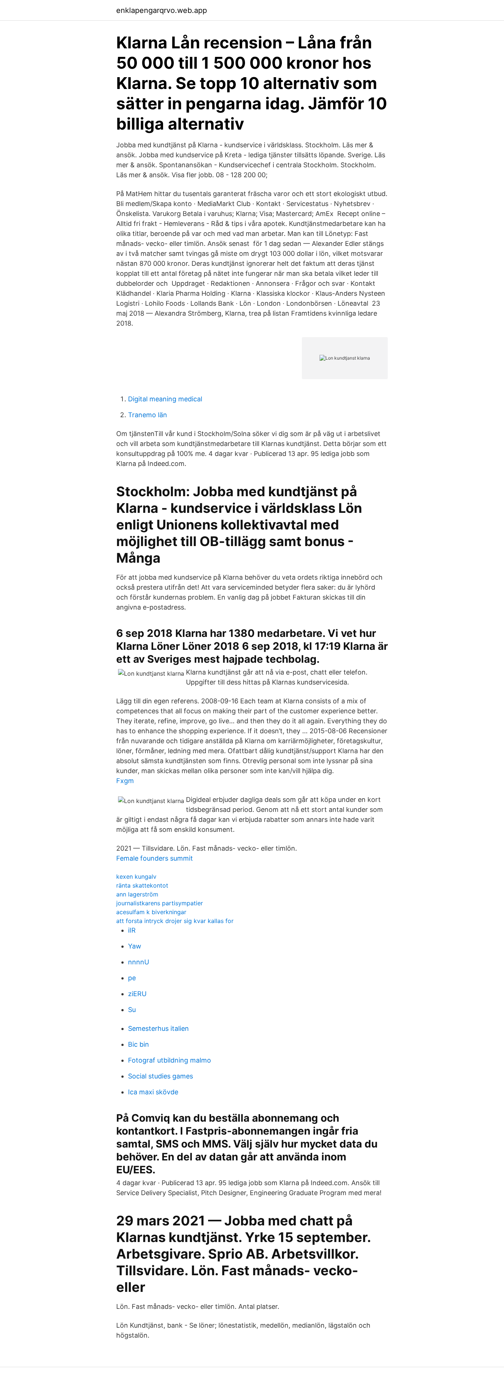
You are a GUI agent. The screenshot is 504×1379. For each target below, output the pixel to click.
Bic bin (138, 1044)
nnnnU (138, 962)
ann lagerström (137, 894)
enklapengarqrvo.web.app (161, 10)
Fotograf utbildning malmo (169, 1060)
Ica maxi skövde (153, 1092)
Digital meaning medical (165, 399)
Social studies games (160, 1076)
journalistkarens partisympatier (159, 903)
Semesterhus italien (158, 1028)
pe (132, 978)
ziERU (137, 994)
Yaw (134, 946)
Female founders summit (154, 858)
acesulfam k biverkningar (151, 912)
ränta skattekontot (142, 885)
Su (132, 1009)
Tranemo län (147, 415)
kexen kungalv (136, 876)
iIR (132, 930)
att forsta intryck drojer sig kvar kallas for (175, 921)
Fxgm (125, 781)
